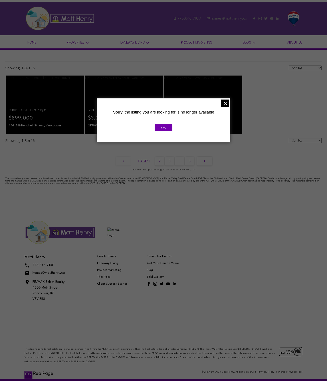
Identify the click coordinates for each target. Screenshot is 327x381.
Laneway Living (107, 263)
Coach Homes (106, 256)
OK (163, 128)
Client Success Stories (112, 283)
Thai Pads (104, 276)
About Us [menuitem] (295, 42)
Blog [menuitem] (247, 42)
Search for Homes (159, 256)
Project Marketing (109, 270)
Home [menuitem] (31, 42)
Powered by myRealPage (289, 372)
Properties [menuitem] (76, 42)
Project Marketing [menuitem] (196, 42)
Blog (150, 270)
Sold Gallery (155, 276)
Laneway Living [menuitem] (132, 42)
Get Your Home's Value (163, 263)
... (180, 161)
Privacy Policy (266, 372)
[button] (254, 18)
